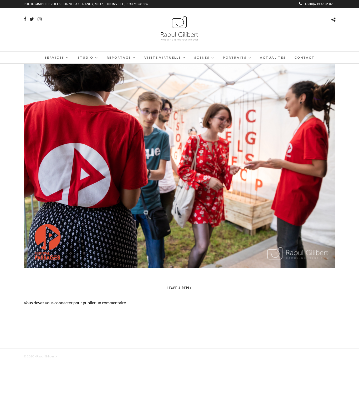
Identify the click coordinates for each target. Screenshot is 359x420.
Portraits (235, 57)
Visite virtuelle (162, 57)
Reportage (119, 57)
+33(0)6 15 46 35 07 (319, 4)
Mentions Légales (69, 356)
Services (54, 57)
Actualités (273, 57)
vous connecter (59, 302)
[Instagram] (40, 19)
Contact (304, 57)
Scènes (201, 57)
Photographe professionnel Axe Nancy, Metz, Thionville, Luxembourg (86, 4)
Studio (85, 57)
